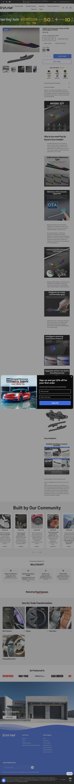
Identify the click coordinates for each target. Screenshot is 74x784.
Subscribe (55, 403)
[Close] (71, 377)
